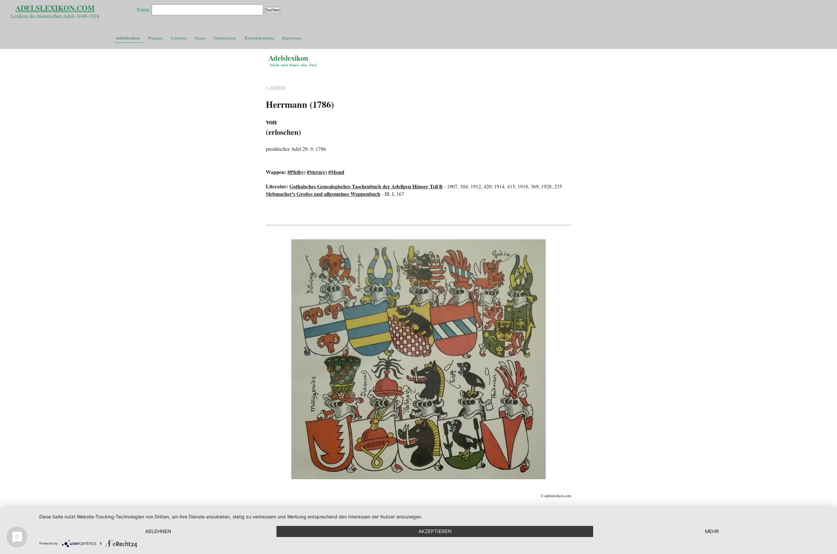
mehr (712, 531)
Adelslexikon (128, 38)
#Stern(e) (317, 172)
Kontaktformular (259, 38)
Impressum (291, 38)
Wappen (155, 38)
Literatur (178, 38)
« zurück (275, 87)
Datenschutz (225, 38)
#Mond (336, 172)
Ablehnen (158, 531)
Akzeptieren (435, 531)
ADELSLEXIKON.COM (54, 8)
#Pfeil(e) (296, 172)
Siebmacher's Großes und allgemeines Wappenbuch (323, 194)
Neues (200, 38)
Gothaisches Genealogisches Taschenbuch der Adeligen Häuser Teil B (366, 186)
